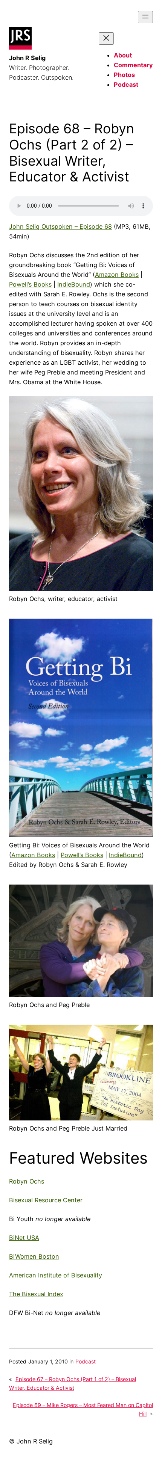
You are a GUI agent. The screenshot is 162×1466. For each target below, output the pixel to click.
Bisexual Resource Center (46, 1200)
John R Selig (27, 58)
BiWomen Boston (34, 1256)
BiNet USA (24, 1237)
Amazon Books (117, 274)
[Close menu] (106, 38)
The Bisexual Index (36, 1294)
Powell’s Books (30, 284)
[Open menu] (145, 17)
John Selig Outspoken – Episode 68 (60, 226)
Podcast (85, 1361)
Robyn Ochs (26, 1181)
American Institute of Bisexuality (55, 1275)
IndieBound (73, 284)
